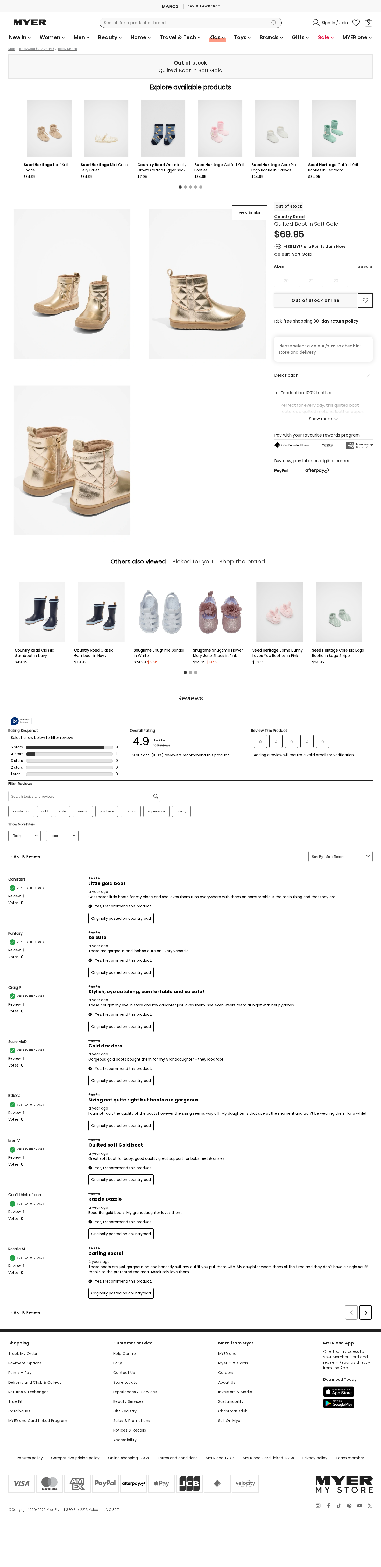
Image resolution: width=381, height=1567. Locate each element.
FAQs (118, 1363)
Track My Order (23, 1353)
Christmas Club (233, 1411)
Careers (225, 1372)
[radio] (286, 281)
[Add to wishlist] (365, 300)
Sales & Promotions (131, 1420)
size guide (365, 266)
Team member (350, 1458)
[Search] (275, 23)
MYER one (227, 1353)
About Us (226, 1382)
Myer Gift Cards (233, 1363)
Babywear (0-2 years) (36, 49)
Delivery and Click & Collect (34, 1382)
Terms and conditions (177, 1458)
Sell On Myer (230, 1420)
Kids (11, 49)
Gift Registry (125, 1411)
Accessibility (125, 1439)
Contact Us (124, 1372)
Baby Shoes (67, 49)
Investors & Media (235, 1391)
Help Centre (124, 1353)
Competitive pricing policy (75, 1458)
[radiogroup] (323, 281)
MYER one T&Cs (220, 1458)
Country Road (289, 217)
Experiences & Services (135, 1391)
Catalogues (19, 1411)
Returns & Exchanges (28, 1391)
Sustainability (231, 1401)
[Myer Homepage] (30, 25)
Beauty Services (128, 1401)
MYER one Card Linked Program (37, 1420)
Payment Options (25, 1363)
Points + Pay (19, 1372)
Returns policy (30, 1458)
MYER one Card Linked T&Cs (268, 1458)
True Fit (15, 1401)
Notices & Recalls (129, 1430)
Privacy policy (315, 1458)
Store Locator (126, 1382)
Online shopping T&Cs (128, 1458)
